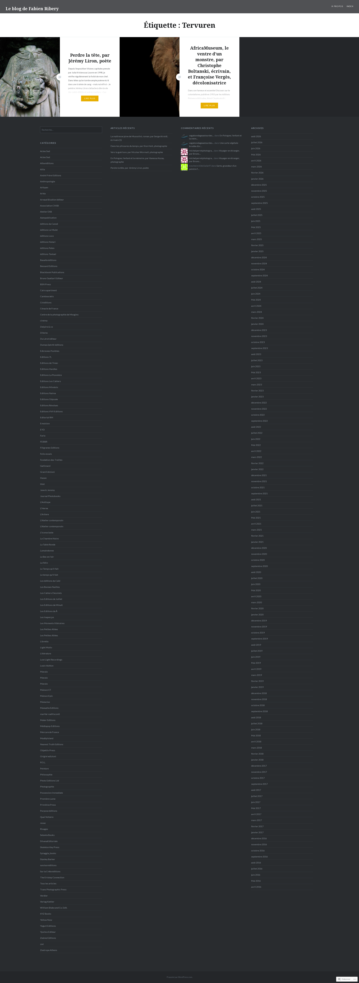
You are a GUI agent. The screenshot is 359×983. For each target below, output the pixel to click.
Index (350, 6)
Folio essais (46, 453)
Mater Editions (47, 720)
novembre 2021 (259, 481)
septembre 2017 (259, 784)
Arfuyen (44, 187)
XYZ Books (45, 913)
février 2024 (257, 318)
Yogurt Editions (48, 925)
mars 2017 (256, 820)
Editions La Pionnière (51, 375)
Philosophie (46, 774)
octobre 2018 (258, 705)
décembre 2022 (259, 402)
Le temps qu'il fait (49, 574)
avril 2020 (256, 596)
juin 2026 (255, 148)
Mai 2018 (256, 735)
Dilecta (44, 332)
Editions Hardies (48, 369)
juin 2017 (255, 802)
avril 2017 (256, 814)
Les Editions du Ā (48, 611)
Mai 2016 (256, 880)
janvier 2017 (257, 832)
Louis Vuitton (46, 665)
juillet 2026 (256, 142)
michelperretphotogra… (201, 150)
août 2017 (256, 790)
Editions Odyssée (49, 399)
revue (43, 823)
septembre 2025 (259, 203)
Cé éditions (45, 302)
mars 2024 (256, 311)
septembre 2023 (259, 348)
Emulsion (45, 423)
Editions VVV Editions (51, 411)
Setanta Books (47, 835)
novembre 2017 (259, 771)
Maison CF (45, 689)
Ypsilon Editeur (48, 932)
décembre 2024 (259, 257)
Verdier (44, 895)
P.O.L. (43, 762)
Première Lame (47, 798)
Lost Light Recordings (51, 659)
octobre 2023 (258, 342)
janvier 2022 (257, 469)
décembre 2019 (259, 620)
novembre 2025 (259, 190)
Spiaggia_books (48, 853)
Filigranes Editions (49, 447)
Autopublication (48, 217)
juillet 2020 (256, 578)
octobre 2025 (258, 196)
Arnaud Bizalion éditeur (52, 199)
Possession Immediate (51, 792)
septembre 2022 (259, 420)
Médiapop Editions (50, 726)
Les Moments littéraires (52, 623)
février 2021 (257, 535)
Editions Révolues (49, 405)
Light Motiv (46, 647)
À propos (337, 6)
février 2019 (257, 681)
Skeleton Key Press (49, 847)
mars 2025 (256, 239)
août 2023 (256, 354)
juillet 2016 (256, 868)
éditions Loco (47, 235)
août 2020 (256, 572)
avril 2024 (256, 305)
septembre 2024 (259, 275)
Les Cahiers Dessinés (51, 593)
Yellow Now (46, 919)
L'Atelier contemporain (51, 520)
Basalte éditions (48, 260)
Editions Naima (48, 393)
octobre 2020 (258, 560)
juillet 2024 (256, 287)
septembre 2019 (259, 638)
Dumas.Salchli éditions (51, 344)
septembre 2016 (259, 856)
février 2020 (257, 608)
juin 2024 (255, 293)
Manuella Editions (49, 708)
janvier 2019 (257, 687)
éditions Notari (48, 242)
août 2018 (256, 717)
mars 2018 (256, 747)
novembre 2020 (259, 554)
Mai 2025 (256, 227)
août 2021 (256, 499)
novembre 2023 (259, 336)
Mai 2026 (256, 154)
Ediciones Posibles (49, 351)
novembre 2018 (259, 699)
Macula (44, 671)
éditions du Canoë (49, 223)
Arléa (43, 193)
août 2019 (256, 644)
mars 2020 (256, 602)
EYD (42, 429)
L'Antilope (45, 502)
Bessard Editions (48, 266)
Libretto (44, 641)
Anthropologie (47, 181)
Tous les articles (48, 883)
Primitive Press (48, 804)
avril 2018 (256, 741)
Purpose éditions (48, 810)
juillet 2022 (256, 432)
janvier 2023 (257, 396)
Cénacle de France (49, 308)
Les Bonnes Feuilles (50, 587)
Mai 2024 (256, 299)
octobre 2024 (258, 269)
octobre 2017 (258, 778)
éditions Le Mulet (49, 229)
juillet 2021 (256, 505)
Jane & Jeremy (47, 490)
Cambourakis (47, 296)
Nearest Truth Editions (51, 744)
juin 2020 (255, 584)
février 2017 (257, 826)
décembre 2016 (259, 838)
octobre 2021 (258, 487)
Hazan (43, 478)
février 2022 (257, 463)
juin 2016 (255, 874)
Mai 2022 (256, 445)
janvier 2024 (257, 324)
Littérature (45, 653)
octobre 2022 (258, 414)
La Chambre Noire (49, 538)
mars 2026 (256, 166)
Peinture (44, 768)
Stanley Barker (47, 859)
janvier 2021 (257, 541)
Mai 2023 (256, 372)
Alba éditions (47, 163)
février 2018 (257, 753)
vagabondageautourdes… (201, 135)
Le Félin (44, 562)
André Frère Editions (50, 175)
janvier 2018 (257, 759)
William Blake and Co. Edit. (53, 907)
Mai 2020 (256, 590)
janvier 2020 (257, 614)
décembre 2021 (259, 475)
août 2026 (256, 136)
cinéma (43, 320)
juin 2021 (255, 511)
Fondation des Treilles (51, 459)
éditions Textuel (48, 254)
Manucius (45, 702)
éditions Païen (47, 248)
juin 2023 (255, 366)
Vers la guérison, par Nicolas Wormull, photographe (137, 152)
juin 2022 (255, 439)
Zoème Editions (48, 938)
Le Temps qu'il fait (49, 568)
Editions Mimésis (49, 387)
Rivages (44, 829)
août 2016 (256, 862)
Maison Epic (46, 695)
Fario (42, 435)
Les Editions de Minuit (51, 605)
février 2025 (257, 245)
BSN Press (45, 284)
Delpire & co (46, 326)
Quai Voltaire (46, 817)
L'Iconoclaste (46, 532)
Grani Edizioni (47, 472)
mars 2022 (256, 457)
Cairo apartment (48, 290)
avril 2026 (256, 160)
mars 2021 (256, 529)
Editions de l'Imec (49, 363)
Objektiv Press (47, 750)
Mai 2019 (256, 662)
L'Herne (44, 508)
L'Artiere (44, 514)
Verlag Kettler (47, 901)
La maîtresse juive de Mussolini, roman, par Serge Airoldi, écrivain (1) (139, 138)
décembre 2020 (259, 548)
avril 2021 (256, 523)
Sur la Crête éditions (50, 871)
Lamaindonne (47, 550)
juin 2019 (255, 656)
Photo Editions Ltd (49, 780)
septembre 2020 (259, 566)
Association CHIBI (49, 205)
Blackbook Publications (52, 272)
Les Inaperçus (47, 617)
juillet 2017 (256, 796)
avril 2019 (256, 669)
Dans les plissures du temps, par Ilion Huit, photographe (139, 146)
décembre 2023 (259, 330)
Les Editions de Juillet (51, 599)
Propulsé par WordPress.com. (180, 977)
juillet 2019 (256, 650)
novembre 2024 (259, 263)
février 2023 (257, 390)
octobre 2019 (258, 632)
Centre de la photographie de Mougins (59, 314)
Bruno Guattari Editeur (51, 278)
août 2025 (256, 209)
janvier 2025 (257, 251)
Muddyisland (46, 738)
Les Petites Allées (49, 629)
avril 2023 (256, 378)
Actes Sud (45, 151)
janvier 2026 (257, 178)
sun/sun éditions (48, 865)
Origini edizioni (48, 756)
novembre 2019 (259, 626)
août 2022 (256, 426)
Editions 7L (46, 357)
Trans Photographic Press (53, 889)
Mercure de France (49, 732)
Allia (42, 169)
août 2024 (256, 281)
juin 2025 (255, 221)
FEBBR (43, 441)
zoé (42, 944)
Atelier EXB (46, 211)
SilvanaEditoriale (48, 841)
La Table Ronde (47, 544)
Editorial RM (46, 417)
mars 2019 (256, 675)
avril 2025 (256, 233)
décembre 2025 (259, 184)
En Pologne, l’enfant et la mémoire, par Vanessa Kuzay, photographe (137, 160)
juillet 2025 (256, 215)
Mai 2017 (256, 808)
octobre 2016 (258, 850)
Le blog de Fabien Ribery (32, 8)
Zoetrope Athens (48, 950)
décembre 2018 (259, 693)
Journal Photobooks (50, 496)
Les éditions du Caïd (50, 580)
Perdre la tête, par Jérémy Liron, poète (130, 167)
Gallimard (45, 465)
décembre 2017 (259, 765)
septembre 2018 (259, 711)
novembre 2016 (259, 844)
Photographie (47, 786)
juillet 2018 (256, 723)
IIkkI (42, 484)
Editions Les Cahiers (50, 381)
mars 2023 (256, 384)
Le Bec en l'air (47, 556)
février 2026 (257, 172)
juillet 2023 (256, 360)
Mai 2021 (256, 517)
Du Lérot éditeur (48, 338)
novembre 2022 (259, 408)
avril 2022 (256, 451)
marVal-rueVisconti (50, 714)
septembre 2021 (259, 493)
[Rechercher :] (71, 129)
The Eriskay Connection (52, 877)
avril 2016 (256, 886)
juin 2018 (255, 729)
